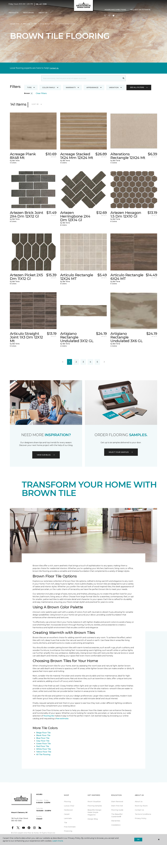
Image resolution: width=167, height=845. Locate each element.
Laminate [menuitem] (68, 818)
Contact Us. (54, 68)
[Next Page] (104, 362)
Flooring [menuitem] (67, 802)
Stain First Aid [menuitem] (117, 806)
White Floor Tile (43, 749)
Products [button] (13, 13)
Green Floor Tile (43, 743)
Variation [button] (114, 87)
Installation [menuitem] (116, 825)
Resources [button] (28, 13)
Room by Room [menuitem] (141, 806)
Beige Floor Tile (43, 733)
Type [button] (29, 87)
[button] (105, 15)
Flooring (26, 24)
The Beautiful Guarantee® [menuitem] (116, 815)
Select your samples (119, 452)
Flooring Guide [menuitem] (117, 810)
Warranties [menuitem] (115, 821)
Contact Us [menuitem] (139, 810)
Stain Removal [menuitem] (117, 802)
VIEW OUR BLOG (44, 455)
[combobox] (81, 78)
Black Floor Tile (43, 735)
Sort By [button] (35, 104)
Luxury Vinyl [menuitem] (69, 806)
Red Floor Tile (42, 746)
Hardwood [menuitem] (68, 810)
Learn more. (57, 841)
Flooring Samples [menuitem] (95, 806)
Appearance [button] (92, 87)
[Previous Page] (62, 362)
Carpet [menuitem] (67, 814)
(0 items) (113, 15)
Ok (138, 839)
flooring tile (49, 716)
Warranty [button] (71, 87)
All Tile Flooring (43, 754)
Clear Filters (41, 93)
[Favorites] (109, 15)
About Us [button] (43, 13)
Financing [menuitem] (68, 831)
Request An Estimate (140, 10)
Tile (35, 24)
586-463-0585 (41, 4)
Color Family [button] (48, 87)
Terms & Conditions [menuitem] (143, 814)
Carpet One (14, 24)
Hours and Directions (115, 10)
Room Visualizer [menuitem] (94, 802)
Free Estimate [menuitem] (70, 827)
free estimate (62, 718)
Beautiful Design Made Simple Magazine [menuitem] (94, 812)
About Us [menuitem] (138, 802)
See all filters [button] (137, 87)
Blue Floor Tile (42, 738)
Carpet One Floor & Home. (28, 833)
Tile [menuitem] (65, 823)
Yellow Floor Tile (43, 752)
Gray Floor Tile (42, 741)
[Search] (123, 78)
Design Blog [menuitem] (93, 819)
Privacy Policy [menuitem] (140, 818)
